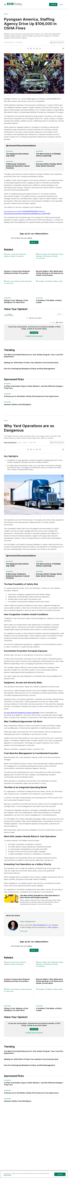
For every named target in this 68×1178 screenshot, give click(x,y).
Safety (6, 14)
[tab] (9, 314)
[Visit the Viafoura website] (59, 322)
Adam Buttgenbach (10, 442)
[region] (34, 318)
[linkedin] (31, 48)
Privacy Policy (7, 1175)
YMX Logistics (53, 927)
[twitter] (34, 48)
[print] (63, 48)
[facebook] (28, 48)
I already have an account (34, 336)
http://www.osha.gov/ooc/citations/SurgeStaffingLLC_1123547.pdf (27, 213)
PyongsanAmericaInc (24, 211)
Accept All (60, 1174)
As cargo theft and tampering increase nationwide (21, 713)
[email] (40, 48)
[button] (5, 4)
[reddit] (37, 48)
